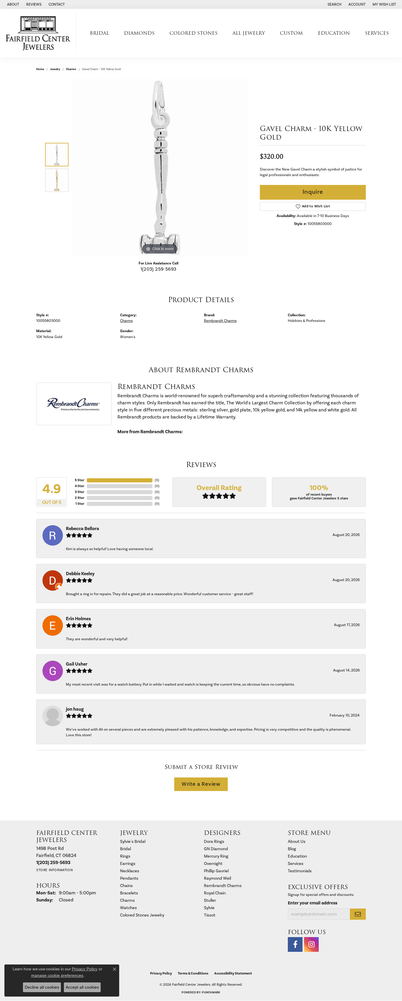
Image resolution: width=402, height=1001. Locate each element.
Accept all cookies (82, 987)
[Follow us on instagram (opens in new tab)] (311, 944)
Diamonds (139, 33)
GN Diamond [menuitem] (216, 849)
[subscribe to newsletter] (358, 914)
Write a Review (201, 784)
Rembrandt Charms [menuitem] (223, 886)
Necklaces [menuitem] (129, 871)
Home (40, 69)
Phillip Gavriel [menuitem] (216, 871)
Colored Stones (193, 33)
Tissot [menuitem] (209, 915)
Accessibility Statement (233, 973)
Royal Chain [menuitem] (215, 893)
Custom (291, 33)
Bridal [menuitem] (125, 849)
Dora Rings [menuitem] (214, 841)
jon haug (75, 709)
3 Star (79, 492)
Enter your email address (312, 903)
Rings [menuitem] (125, 856)
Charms (71, 69)
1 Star (79, 504)
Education (334, 33)
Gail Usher (76, 664)
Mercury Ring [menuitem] (216, 856)
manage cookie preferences (57, 975)
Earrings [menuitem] (127, 863)
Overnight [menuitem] (213, 863)
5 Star (79, 480)
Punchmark (211, 992)
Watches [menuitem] (128, 908)
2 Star (79, 498)
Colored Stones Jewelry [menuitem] (142, 915)
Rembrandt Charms (220, 320)
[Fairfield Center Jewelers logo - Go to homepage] (40, 33)
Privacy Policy (161, 973)
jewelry (55, 69)
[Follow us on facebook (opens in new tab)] (295, 944)
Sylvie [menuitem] (209, 908)
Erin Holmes (78, 619)
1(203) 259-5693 (158, 269)
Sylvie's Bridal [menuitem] (132, 841)
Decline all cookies (42, 987)
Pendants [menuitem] (129, 878)
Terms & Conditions (193, 973)
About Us (296, 841)
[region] (160, 167)
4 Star (79, 486)
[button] (333, 4)
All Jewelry (248, 33)
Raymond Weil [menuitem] (217, 878)
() (157, 480)
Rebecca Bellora (82, 529)
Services (377, 33)
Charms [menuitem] (127, 900)
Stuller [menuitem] (210, 900)
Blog (292, 849)
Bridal (99, 33)
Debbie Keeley (80, 574)
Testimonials (300, 871)
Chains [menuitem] (126, 886)
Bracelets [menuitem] (129, 893)
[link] (12, 4)
